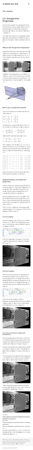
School (25, 439)
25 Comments (20, 444)
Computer (16, 439)
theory (9, 444)
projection (5, 444)
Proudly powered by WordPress (10, 448)
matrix (11, 442)
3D (8, 441)
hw (9, 442)
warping (13, 444)
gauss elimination (26, 441)
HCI (7, 442)
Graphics (21, 439)
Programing (22, 442)
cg (10, 441)
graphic (4, 442)
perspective (16, 442)
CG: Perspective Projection (11, 19)
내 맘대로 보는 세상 (10, 4)
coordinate (18, 441)
